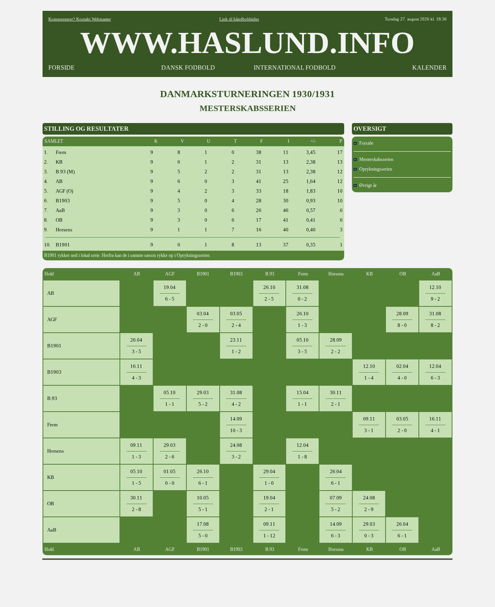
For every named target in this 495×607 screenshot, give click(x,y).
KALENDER (429, 67)
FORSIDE (61, 67)
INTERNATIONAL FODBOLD (295, 67)
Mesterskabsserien (375, 159)
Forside (365, 143)
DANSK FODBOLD (188, 67)
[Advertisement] (247, 580)
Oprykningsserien (374, 169)
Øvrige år (367, 185)
